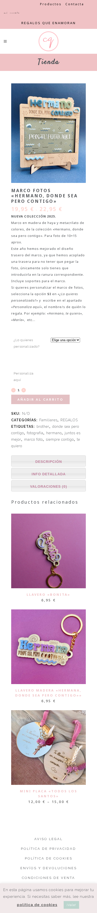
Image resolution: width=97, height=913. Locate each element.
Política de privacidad (48, 849)
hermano (54, 433)
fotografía (35, 433)
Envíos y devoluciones (48, 868)
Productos (51, 4)
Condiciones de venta (48, 878)
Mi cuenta (12, 12)
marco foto (33, 439)
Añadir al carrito (40, 399)
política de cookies (37, 905)
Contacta (74, 4)
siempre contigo (60, 439)
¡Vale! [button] (71, 905)
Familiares (48, 420)
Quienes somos (20, 4)
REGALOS (69, 420)
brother (43, 427)
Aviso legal (48, 839)
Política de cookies (48, 858)
